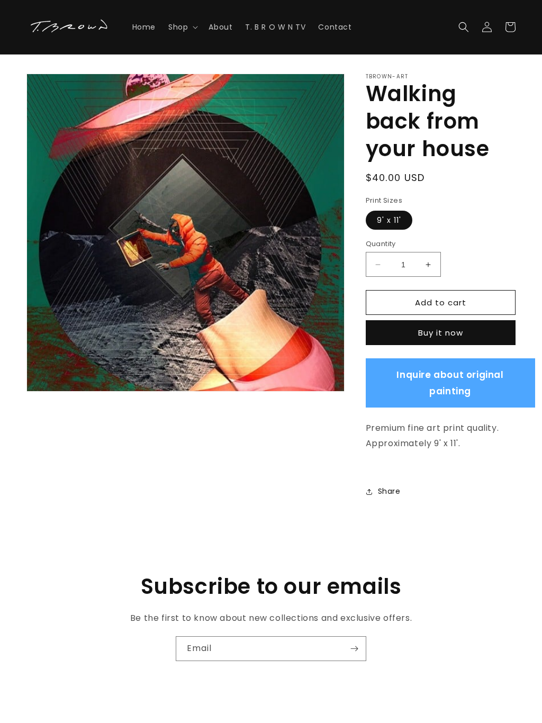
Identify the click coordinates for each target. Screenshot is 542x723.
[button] (182, 27)
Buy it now (440, 332)
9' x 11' (389, 220)
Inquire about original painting (449, 382)
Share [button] (389, 491)
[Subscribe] (354, 648)
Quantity (381, 244)
